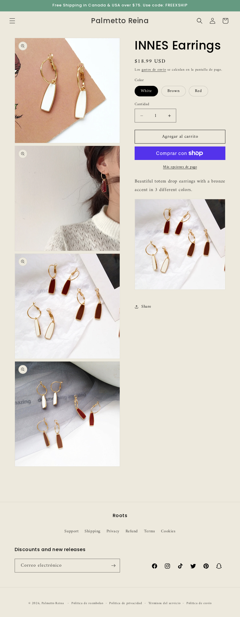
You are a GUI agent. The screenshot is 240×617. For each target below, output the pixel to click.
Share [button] (146, 306)
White (146, 91)
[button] (12, 20)
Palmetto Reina (53, 603)
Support (71, 531)
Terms (149, 531)
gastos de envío (154, 70)
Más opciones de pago (180, 167)
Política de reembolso (87, 603)
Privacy (113, 531)
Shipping (92, 531)
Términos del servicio (164, 603)
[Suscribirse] (113, 565)
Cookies (168, 531)
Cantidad (142, 104)
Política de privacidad (125, 603)
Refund (132, 531)
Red (198, 91)
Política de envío (199, 603)
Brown (173, 91)
